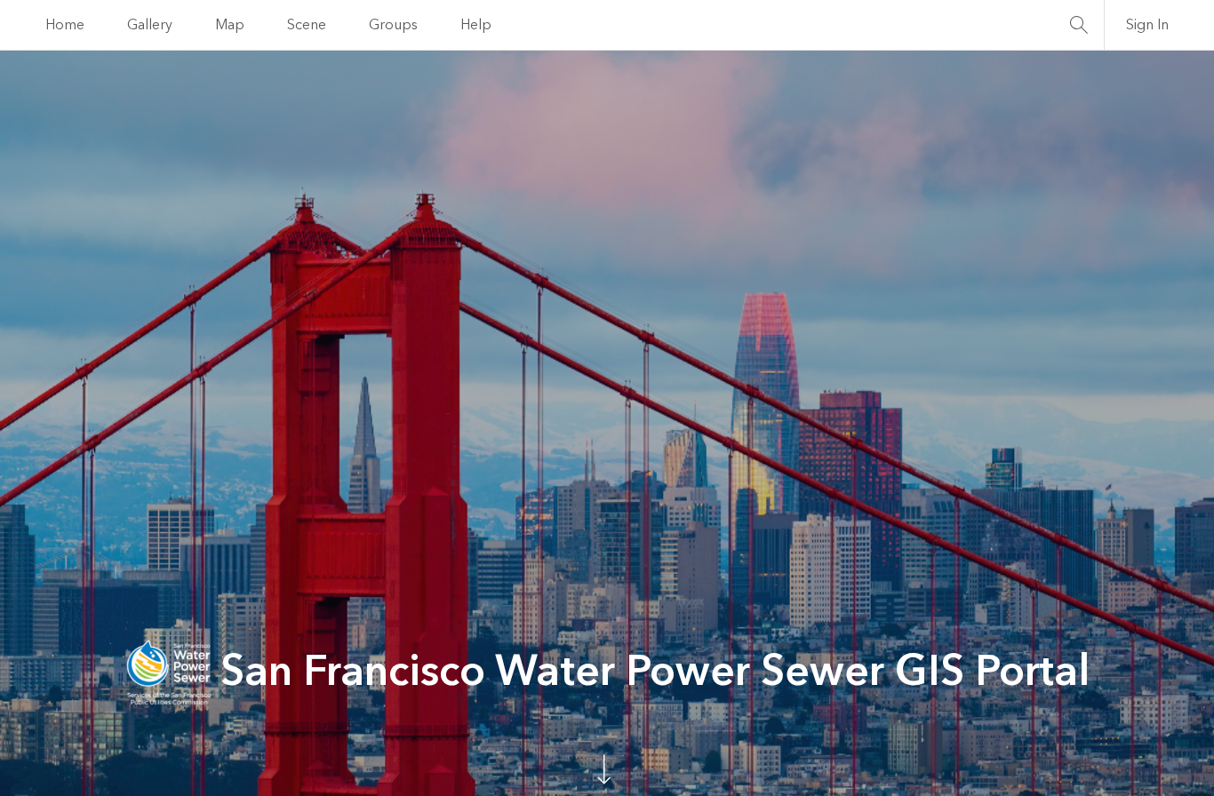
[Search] (1079, 25)
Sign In (1147, 24)
